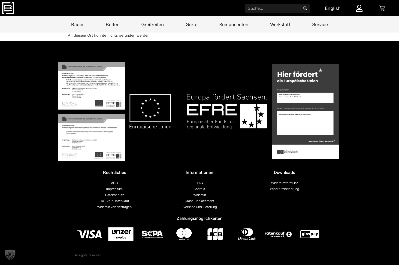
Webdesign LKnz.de (309, 255)
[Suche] (305, 8)
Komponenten (233, 24)
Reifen (112, 24)
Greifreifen (152, 24)
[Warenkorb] (382, 8)
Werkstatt (280, 24)
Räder (77, 24)
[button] (10, 255)
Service (320, 24)
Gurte (191, 24)
